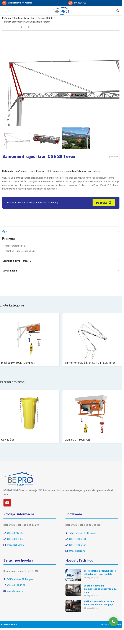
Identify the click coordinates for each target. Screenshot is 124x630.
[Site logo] (61, 10)
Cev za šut (7, 439)
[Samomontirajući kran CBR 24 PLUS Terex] (92, 336)
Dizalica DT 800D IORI (78, 439)
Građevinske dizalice (24, 18)
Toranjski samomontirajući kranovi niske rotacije (26, 21)
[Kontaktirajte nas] (113, 621)
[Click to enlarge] (8, 120)
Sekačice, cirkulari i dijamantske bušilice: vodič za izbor (100, 588)
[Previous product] (21, 27)
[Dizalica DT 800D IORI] (92, 413)
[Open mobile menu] (5, 11)
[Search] (118, 11)
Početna (6, 18)
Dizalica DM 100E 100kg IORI (18, 362)
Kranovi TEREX (45, 18)
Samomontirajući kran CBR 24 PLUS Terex (90, 362)
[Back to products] (25, 27)
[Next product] (28, 27)
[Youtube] (7, 502)
